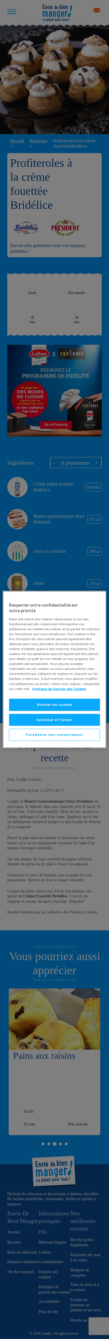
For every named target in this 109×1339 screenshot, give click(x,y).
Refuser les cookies (54, 704)
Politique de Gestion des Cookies (59, 689)
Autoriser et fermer (55, 719)
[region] (54, 669)
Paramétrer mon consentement (54, 735)
